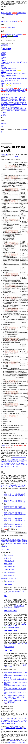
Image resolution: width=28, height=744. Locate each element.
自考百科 (3, 73)
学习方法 (13, 83)
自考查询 (3, 57)
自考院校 (8, 70)
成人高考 (4, 36)
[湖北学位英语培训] (16, 107)
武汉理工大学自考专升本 (19, 463)
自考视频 (3, 60)
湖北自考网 (10, 110)
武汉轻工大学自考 (14, 99)
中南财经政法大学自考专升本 (16, 461)
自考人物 (8, 83)
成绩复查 (3, 541)
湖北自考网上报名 (18, 718)
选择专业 (10, 14)
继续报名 (8, 34)
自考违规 (8, 541)
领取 (17, 156)
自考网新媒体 (4, 45)
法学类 (10, 78)
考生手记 (3, 83)
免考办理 (5, 90)
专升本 (13, 91)
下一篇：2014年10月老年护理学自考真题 (13, 486)
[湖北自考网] (6, 49)
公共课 (2, 78)
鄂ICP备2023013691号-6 (16, 741)
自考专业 (3, 70)
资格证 (2, 59)
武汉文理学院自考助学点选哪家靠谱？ (14, 695)
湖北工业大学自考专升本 (11, 466)
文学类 (14, 78)
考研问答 (24, 73)
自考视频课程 (4, 578)
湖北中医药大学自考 (18, 102)
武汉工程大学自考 (7, 102)
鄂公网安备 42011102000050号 (16, 742)
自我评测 (19, 13)
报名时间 (14, 13)
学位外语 (13, 543)
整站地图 (7, 723)
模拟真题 (14, 21)
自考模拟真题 (12, 578)
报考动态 (3, 67)
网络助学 (19, 21)
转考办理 (11, 90)
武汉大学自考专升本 (12, 460)
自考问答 (3, 72)
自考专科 (15, 36)
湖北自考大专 (6, 721)
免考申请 (8, 21)
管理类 (8, 80)
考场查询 (3, 27)
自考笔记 (3, 81)
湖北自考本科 (15, 721)
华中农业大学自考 (19, 97)
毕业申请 (14, 34)
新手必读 (8, 13)
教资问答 (8, 75)
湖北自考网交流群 (10, 728)
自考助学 (4, 14)
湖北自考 (3, 718)
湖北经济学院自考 (16, 104)
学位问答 (18, 73)
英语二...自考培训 (19, 606)
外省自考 (18, 83)
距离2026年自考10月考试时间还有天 (11, 62)
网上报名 (3, 85)
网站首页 (3, 65)
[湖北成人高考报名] (6, 109)
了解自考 (3, 13)
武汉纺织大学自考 (15, 100)
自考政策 (3, 68)
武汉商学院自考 (5, 100)
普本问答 (13, 73)
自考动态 (21, 721)
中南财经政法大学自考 (7, 97)
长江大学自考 (23, 99)
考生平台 (15, 14)
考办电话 (3, 54)
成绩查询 (3, 34)
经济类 (6, 78)
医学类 (16, 80)
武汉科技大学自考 (9, 105)
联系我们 (13, 723)
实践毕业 (13, 68)
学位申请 (8, 91)
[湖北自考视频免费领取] (19, 109)
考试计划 (8, 68)
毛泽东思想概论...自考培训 (16, 591)
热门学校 (6, 94)
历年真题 (3, 77)
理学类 (23, 78)
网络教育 (10, 36)
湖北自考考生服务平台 (16, 720)
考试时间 (10, 88)
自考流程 (3, 540)
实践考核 (16, 90)
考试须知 (8, 27)
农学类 (4, 80)
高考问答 (3, 75)
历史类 (19, 78)
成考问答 (8, 73)
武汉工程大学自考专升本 (7, 464)
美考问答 (13, 75)
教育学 (12, 80)
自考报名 (3, 55)
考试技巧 (14, 27)
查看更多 (6, 703)
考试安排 (3, 21)
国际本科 (23, 91)
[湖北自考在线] (5, 107)
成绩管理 (19, 34)
